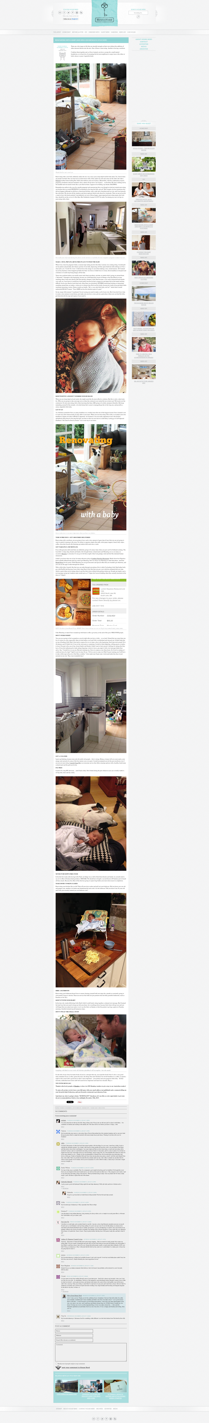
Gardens (114, 32)
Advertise (143, 44)
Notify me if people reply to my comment (71, 1364)
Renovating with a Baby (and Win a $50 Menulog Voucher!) (81, 40)
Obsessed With (94, 32)
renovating (102, 1108)
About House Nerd (144, 39)
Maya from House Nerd (74, 1295)
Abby (63, 1143)
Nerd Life (122, 32)
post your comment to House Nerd (76, 1367)
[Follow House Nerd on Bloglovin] (71, 19)
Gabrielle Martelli (66, 1182)
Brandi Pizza (59, 562)
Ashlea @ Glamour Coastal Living (72, 1239)
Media (144, 46)
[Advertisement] (144, 85)
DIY (86, 32)
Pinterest (58, 180)
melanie (63, 1120)
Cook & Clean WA (75, 763)
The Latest (57, 32)
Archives (144, 49)
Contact (144, 42)
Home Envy (66, 32)
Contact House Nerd (87, 1409)
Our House (131, 32)
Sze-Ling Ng (65, 1222)
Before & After (77, 32)
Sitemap (59, 1409)
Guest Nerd (105, 32)
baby (96, 1108)
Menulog (64, 554)
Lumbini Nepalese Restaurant (100, 558)
